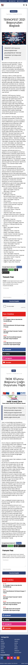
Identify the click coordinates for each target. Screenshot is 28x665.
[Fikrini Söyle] (14, 658)
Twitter (7, 354)
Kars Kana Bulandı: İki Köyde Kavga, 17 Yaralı (14, 326)
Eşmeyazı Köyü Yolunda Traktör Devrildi (13, 332)
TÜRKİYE (16, 641)
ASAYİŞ (16, 643)
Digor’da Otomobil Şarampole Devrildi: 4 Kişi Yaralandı (12, 337)
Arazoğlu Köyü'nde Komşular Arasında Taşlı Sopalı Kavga (12, 343)
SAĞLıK (2, 650)
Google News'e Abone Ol (9, 267)
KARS (13, 371)
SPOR (15, 645)
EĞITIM (15, 648)
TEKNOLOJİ (14, 11)
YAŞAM (16, 647)
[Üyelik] (27, 1)
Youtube (8, 362)
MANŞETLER (12, 1)
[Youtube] (11, 658)
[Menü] (24, 5)
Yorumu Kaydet (14, 301)
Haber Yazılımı (24, 663)
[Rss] (18, 658)
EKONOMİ (3, 647)
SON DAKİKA (4, 1)
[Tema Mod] (26, 5)
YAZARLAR (21, 1)
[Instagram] (8, 658)
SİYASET (2, 645)
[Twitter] (5, 658)
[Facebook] (1, 658)
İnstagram (8, 358)
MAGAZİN (3, 652)
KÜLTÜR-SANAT (17, 652)
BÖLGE (2, 641)
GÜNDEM (3, 643)
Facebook (8, 349)
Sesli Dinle (6, 272)
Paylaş (19, 267)
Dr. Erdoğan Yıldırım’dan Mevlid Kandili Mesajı (13, 320)
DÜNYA (2, 648)
